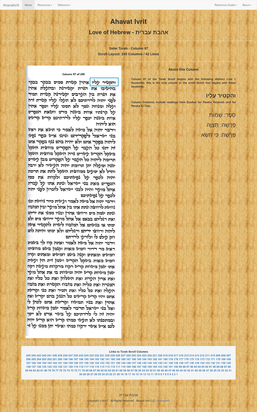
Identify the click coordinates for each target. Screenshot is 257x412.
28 (88, 374)
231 (102, 355)
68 (90, 370)
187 (128, 359)
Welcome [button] (63, 5)
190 (112, 359)
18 (125, 374)
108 (134, 366)
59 (124, 370)
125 (44, 366)
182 (155, 359)
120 (70, 366)
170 (218, 359)
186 (134, 359)
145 (144, 363)
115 (97, 366)
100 (176, 366)
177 (181, 359)
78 (53, 370)
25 (99, 374)
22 (110, 374)
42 (188, 370)
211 (207, 355)
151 (112, 363)
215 (186, 355)
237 (70, 355)
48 (166, 370)
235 (81, 355)
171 (213, 359)
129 (228, 363)
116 (91, 366)
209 (218, 355)
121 (65, 366)
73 (72, 370)
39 (199, 370)
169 (223, 359)
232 (97, 355)
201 (54, 359)
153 (102, 363)
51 (154, 370)
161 (60, 363)
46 (173, 370)
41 (192, 370)
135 (197, 363)
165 (39, 363)
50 (158, 370)
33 (222, 370)
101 (170, 366)
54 (143, 370)
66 (98, 370)
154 (97, 363)
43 (184, 370)
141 (165, 363)
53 (147, 370)
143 (155, 363)
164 (44, 363)
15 (137, 374)
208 (223, 355)
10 (155, 374)
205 (33, 359)
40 (196, 370)
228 (118, 355)
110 (123, 366)
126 (39, 366)
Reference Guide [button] (224, 5)
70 (83, 370)
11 (152, 374)
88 (221, 366)
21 (114, 374)
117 (86, 366)
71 (79, 370)
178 (176, 359)
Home (30, 5)
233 (91, 355)
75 (64, 370)
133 (207, 363)
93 (203, 366)
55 (139, 370)
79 (49, 370)
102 (165, 366)
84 (30, 370)
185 (139, 359)
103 (160, 366)
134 (202, 363)
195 (86, 359)
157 (81, 363)
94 (199, 366)
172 (207, 359)
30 (80, 374)
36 (211, 370)
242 (44, 355)
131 (218, 363)
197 (76, 359)
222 (149, 355)
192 (102, 359)
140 (170, 363)
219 (165, 355)
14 (140, 374)
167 (28, 363)
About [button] (245, 5)
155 (91, 363)
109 (128, 366)
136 (191, 363)
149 (123, 363)
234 (86, 355)
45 (177, 370)
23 (107, 374)
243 (39, 355)
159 (70, 363)
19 (122, 374)
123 (54, 366)
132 (213, 363)
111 (118, 366)
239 (60, 355)
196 (81, 359)
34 (218, 370)
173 (202, 359)
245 (28, 355)
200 (60, 359)
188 (123, 359)
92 (206, 366)
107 (139, 366)
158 (76, 363)
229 (112, 355)
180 (165, 359)
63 (109, 370)
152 (107, 363)
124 (49, 366)
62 (113, 370)
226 (128, 355)
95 (195, 366)
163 (49, 363)
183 (149, 359)
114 (102, 366)
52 (151, 370)
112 (112, 366)
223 (144, 355)
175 (191, 359)
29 (84, 374)
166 (33, 363)
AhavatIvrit (11, 4)
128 (28, 366)
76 (60, 370)
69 (87, 370)
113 (107, 366)
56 (136, 370)
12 (148, 374)
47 (169, 370)
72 (75, 370)
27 (92, 374)
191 (107, 359)
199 (65, 359)
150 (118, 363)
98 (184, 366)
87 (225, 366)
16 (133, 374)
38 (203, 370)
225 (134, 355)
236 (76, 355)
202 (49, 359)
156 (86, 363)
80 (45, 370)
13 (144, 374)
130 (223, 363)
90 (214, 366)
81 (41, 370)
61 (117, 370)
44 (181, 370)
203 (44, 359)
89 (218, 366)
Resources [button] (43, 5)
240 (54, 355)
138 (181, 363)
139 (176, 363)
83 (34, 370)
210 (213, 355)
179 (170, 359)
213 (197, 355)
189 (118, 359)
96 (191, 366)
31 (230, 370)
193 (97, 359)
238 (65, 355)
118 (81, 366)
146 (139, 363)
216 (181, 355)
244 (33, 355)
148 (128, 363)
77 (57, 370)
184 (144, 359)
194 (91, 359)
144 (149, 363)
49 (162, 370)
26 (95, 374)
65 (102, 370)
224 (139, 355)
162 (54, 363)
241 (49, 355)
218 (170, 355)
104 (155, 366)
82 (38, 370)
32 (226, 370)
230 (107, 355)
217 (176, 355)
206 (28, 359)
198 (70, 359)
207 (228, 355)
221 (155, 355)
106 (144, 366)
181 (160, 359)
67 (94, 370)
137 (186, 363)
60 (120, 370)
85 (26, 370)
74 (68, 370)
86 (229, 366)
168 (228, 359)
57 (132, 370)
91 (210, 366)
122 (60, 366)
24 (103, 374)
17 (129, 374)
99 (180, 366)
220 (160, 355)
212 (202, 355)
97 (187, 366)
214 (191, 355)
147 (134, 363)
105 (149, 366)
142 (160, 363)
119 (76, 366)
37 (207, 370)
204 (39, 359)
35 (215, 370)
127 (33, 366)
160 (65, 363)
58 (128, 370)
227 (123, 355)
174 (197, 359)
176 (186, 359)
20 (118, 374)
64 (105, 370)
